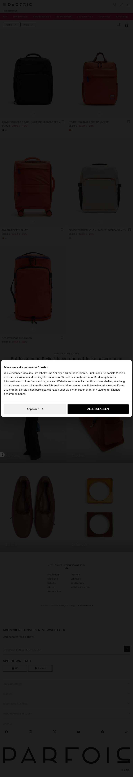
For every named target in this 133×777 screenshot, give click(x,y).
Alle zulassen (98, 408)
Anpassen (33, 409)
